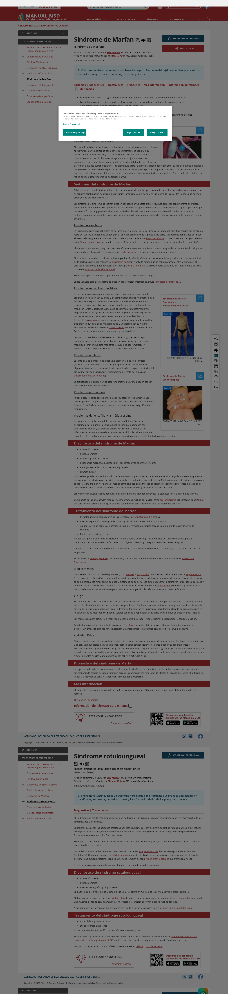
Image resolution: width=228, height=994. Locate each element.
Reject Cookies (133, 126)
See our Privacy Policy (72, 117)
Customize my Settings (75, 126)
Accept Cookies (157, 126)
